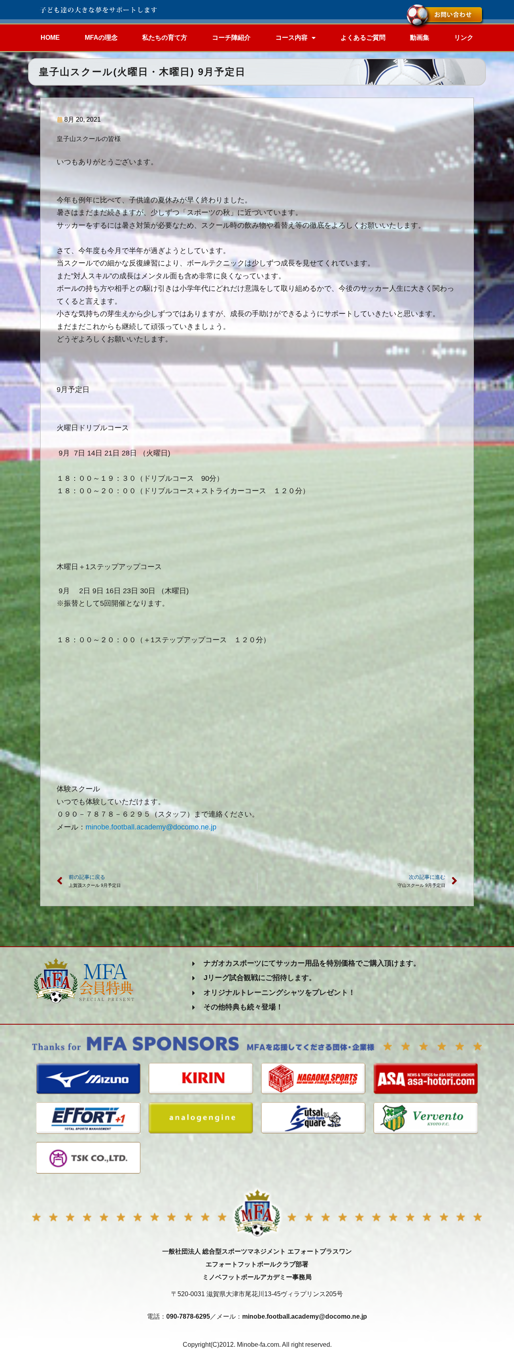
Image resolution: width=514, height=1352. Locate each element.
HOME (50, 37)
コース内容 (291, 37)
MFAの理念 (101, 37)
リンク (463, 37)
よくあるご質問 (363, 37)
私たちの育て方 (164, 37)
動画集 (419, 37)
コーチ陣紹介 (231, 37)
